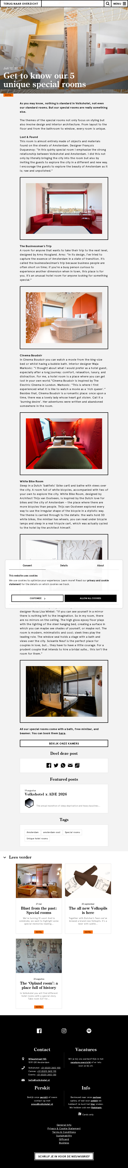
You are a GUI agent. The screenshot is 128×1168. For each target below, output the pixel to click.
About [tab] (100, 565)
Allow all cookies (90, 598)
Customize (36, 598)
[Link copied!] (78, 765)
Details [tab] (64, 565)
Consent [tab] (27, 565)
